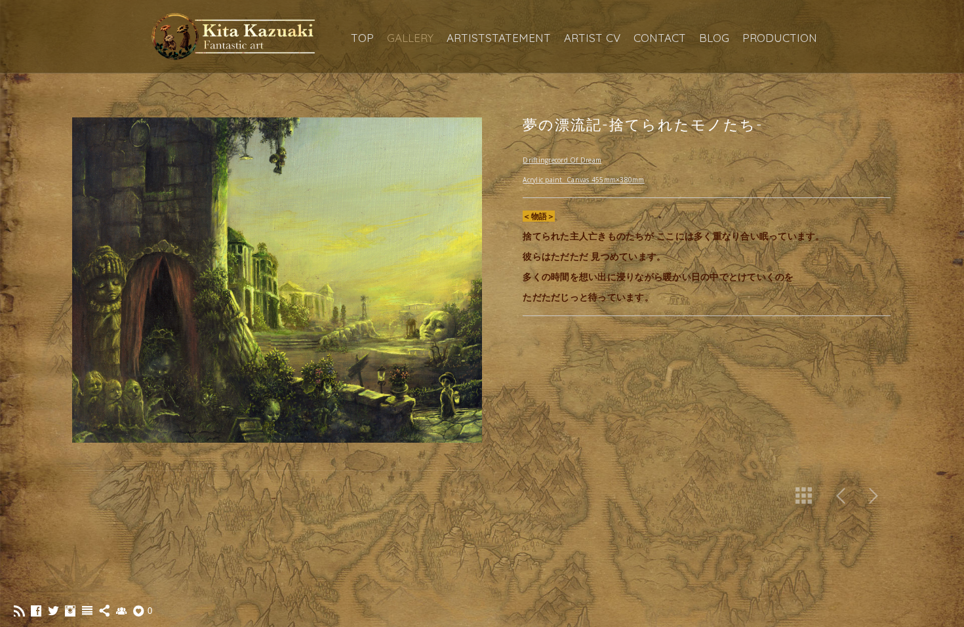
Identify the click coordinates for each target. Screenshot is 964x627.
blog (714, 38)
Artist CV (592, 38)
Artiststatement (499, 38)
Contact (659, 38)
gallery (410, 38)
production (779, 38)
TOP (362, 38)
